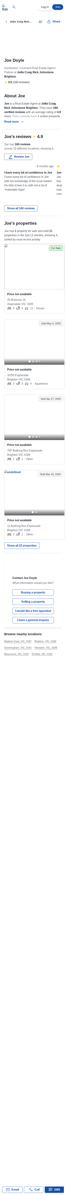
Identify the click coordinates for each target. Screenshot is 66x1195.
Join (57, 6)
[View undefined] (34, 266)
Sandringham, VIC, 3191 (18, 647)
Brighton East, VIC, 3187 (18, 641)
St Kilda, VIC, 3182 (42, 654)
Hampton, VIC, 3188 (45, 647)
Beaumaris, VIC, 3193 (16, 654)
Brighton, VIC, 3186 (45, 641)
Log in (45, 6)
